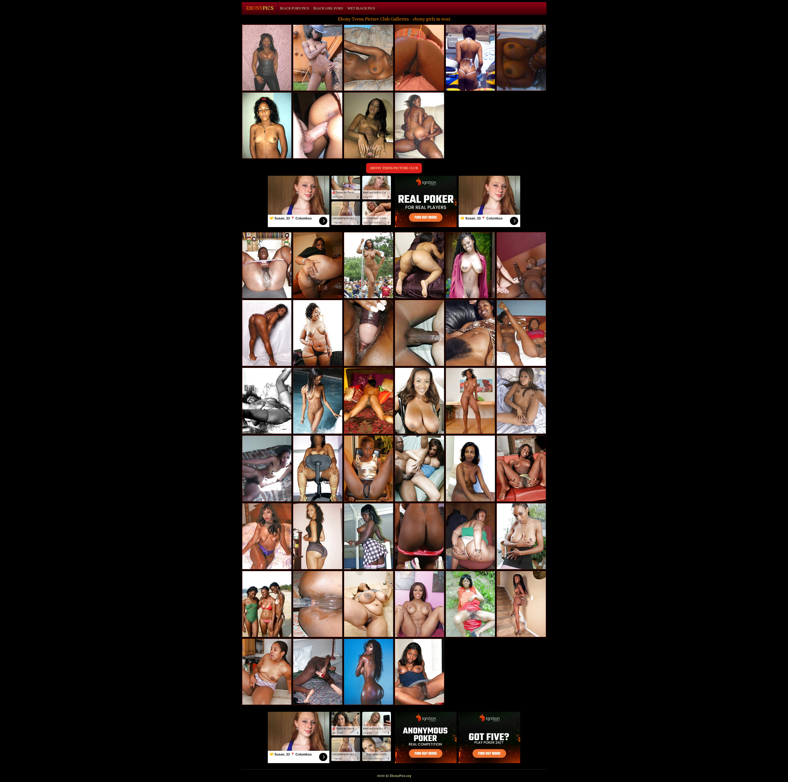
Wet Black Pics (361, 8)
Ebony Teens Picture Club (394, 168)
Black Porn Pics (294, 8)
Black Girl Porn (328, 8)
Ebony (260, 8)
